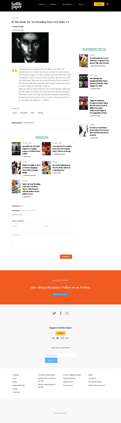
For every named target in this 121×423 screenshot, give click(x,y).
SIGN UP (51, 360)
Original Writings (19, 385)
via (18, 108)
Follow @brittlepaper (61, 294)
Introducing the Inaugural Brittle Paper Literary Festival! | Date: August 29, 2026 (99, 82)
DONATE (60, 333)
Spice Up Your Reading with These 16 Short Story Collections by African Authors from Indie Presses (31, 189)
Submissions (68, 385)
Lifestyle (16, 375)
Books (15, 382)
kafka (32, 113)
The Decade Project (95, 382)
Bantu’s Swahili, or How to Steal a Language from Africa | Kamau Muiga (31, 169)
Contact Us (92, 378)
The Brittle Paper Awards (46, 375)
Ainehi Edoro (17, 123)
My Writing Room (69, 378)
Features (92, 55)
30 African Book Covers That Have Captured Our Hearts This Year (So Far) (99, 60)
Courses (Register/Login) (72, 375)
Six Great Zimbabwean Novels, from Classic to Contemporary (62, 167)
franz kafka (23, 113)
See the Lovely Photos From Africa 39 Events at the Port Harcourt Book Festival (99, 131)
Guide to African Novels (96, 385)
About (90, 375)
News (96, 75)
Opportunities (68, 382)
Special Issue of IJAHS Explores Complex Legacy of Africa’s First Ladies (31, 150)
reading (40, 113)
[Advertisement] (94, 29)
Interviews (16, 392)
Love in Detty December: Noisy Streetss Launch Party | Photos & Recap (62, 148)
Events (92, 75)
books (15, 113)
